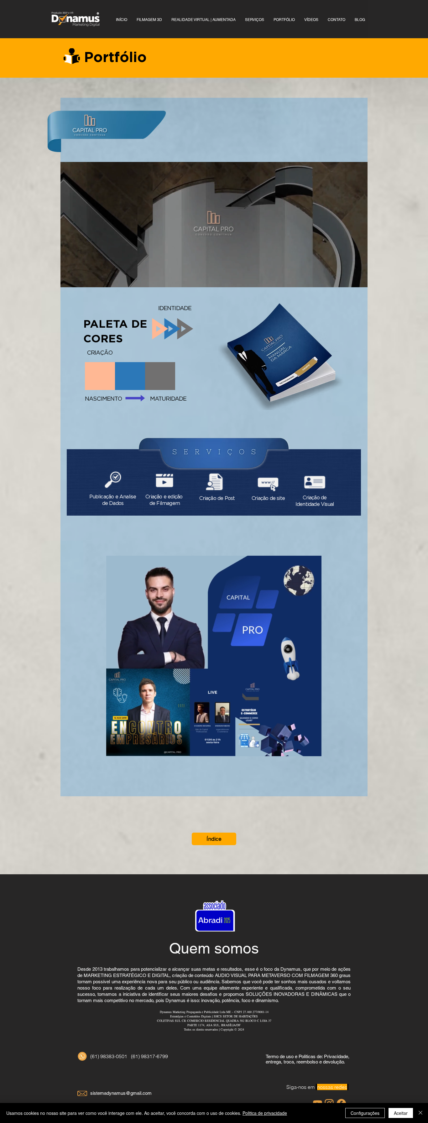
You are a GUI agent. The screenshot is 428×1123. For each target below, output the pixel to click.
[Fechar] (420, 1113)
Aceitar (401, 1113)
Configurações (365, 1113)
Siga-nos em (316, 1087)
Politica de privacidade (265, 1113)
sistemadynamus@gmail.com (121, 1093)
